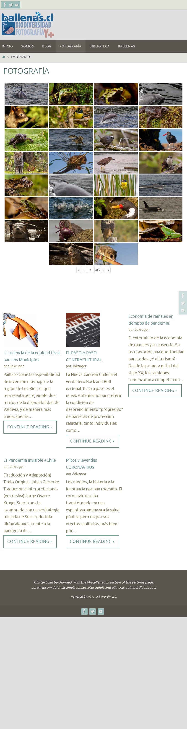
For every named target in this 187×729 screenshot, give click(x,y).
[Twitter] (10, 4)
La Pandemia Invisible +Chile (29, 460)
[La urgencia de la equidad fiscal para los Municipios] (20, 331)
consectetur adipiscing (93, 588)
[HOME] (3, 57)
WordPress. (109, 597)
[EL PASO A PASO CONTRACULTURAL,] (83, 331)
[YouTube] (16, 4)
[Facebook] (4, 4)
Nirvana (92, 597)
